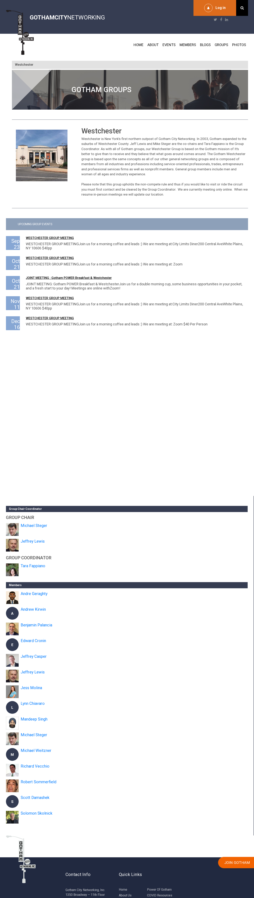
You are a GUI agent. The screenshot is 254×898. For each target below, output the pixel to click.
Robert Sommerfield (38, 781)
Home (138, 45)
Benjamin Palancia (36, 625)
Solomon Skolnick (36, 813)
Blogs (205, 45)
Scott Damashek (35, 797)
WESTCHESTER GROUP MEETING (50, 238)
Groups (221, 45)
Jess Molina (31, 687)
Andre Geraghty (34, 593)
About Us (125, 895)
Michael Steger (34, 525)
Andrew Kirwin (33, 609)
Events (169, 45)
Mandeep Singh (34, 719)
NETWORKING (67, 17)
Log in (221, 8)
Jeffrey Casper (34, 656)
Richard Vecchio (35, 766)
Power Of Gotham (159, 889)
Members (188, 45)
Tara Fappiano (33, 565)
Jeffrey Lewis (33, 541)
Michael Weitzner (36, 750)
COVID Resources (159, 895)
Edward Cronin (33, 640)
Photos (239, 45)
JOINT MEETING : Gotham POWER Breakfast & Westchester (69, 278)
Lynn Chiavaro (33, 703)
